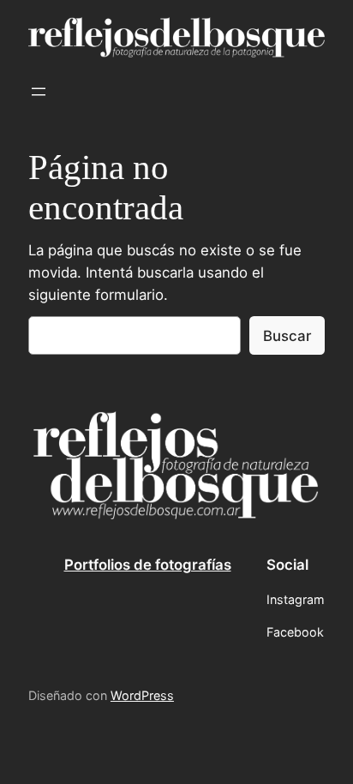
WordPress (142, 695)
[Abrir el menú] (38, 91)
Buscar (287, 335)
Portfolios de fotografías (147, 564)
